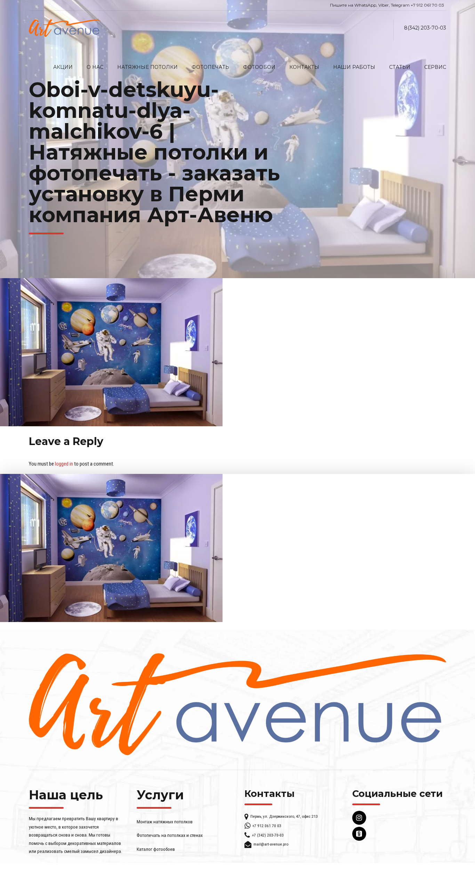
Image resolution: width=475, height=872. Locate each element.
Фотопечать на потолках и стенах (170, 835)
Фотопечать (210, 67)
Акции (63, 67)
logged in (64, 464)
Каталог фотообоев (156, 849)
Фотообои (259, 67)
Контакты (304, 67)
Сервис (435, 67)
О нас (95, 67)
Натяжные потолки (147, 67)
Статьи (399, 67)
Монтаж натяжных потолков (165, 821)
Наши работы (354, 67)
